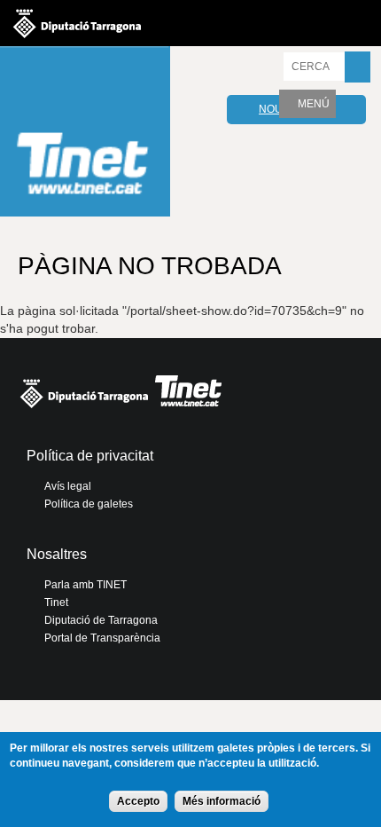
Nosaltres (57, 554)
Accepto (138, 801)
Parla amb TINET (85, 585)
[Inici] (85, 133)
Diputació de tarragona (77, 23)
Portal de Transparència (102, 638)
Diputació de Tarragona (101, 620)
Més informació (221, 801)
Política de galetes (88, 504)
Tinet (56, 602)
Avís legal (67, 486)
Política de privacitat (90, 455)
